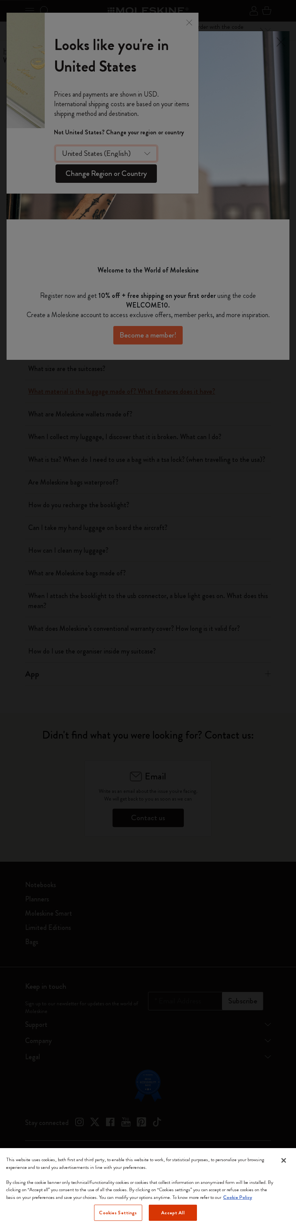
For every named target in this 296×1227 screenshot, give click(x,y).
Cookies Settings (118, 1212)
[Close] (283, 1160)
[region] (148, 1187)
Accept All (172, 1212)
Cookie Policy (237, 1197)
